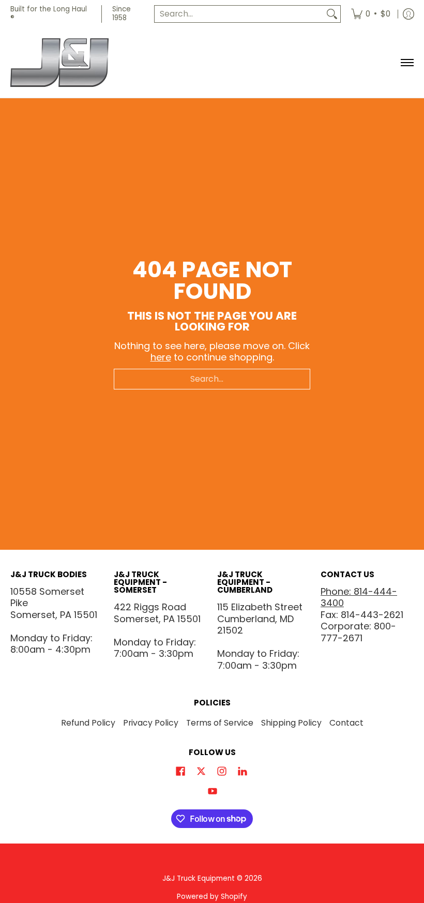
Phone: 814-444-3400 (359, 597)
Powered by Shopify (212, 896)
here (160, 357)
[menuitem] (370, 14)
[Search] (332, 14)
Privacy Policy (150, 723)
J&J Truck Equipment (198, 878)
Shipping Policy (291, 723)
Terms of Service (219, 723)
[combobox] (239, 14)
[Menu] (407, 63)
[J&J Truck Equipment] (75, 63)
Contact (346, 723)
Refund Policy (88, 723)
